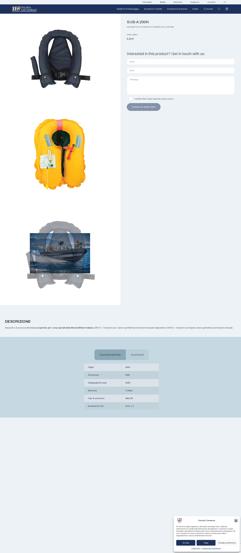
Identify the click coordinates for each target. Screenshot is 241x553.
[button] (236, 520)
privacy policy (167, 99)
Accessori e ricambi (153, 9)
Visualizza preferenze (227, 543)
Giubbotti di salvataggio (128, 9)
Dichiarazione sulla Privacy (211, 548)
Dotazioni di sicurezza (177, 9)
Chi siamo (147, 2)
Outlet (195, 9)
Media (163, 2)
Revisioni (178, 2)
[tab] (110, 354)
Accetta (186, 543)
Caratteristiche (110, 354)
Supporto (195, 2)
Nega (206, 543)
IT (225, 2)
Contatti (211, 2)
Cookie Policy (196, 548)
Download (137, 354)
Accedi (209, 9)
